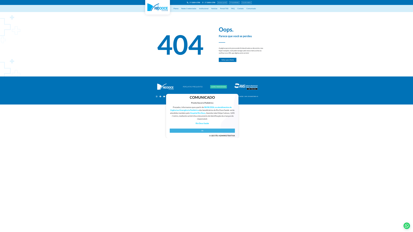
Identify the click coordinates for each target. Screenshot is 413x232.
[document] (206, 116)
